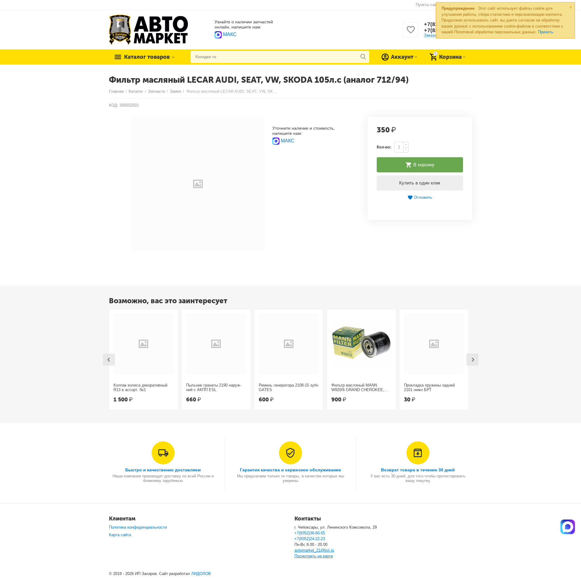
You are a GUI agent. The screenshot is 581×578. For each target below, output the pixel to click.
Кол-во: (384, 147)
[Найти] (363, 57)
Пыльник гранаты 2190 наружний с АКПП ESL (213, 387)
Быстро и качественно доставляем (163, 469)
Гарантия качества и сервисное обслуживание (290, 469)
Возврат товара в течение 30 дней (418, 469)
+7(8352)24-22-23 (309, 538)
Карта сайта (120, 535)
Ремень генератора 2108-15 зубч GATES (288, 387)
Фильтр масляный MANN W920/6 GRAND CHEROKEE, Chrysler (357, 388)
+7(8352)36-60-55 (309, 533)
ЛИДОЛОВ (201, 573)
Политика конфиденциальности (138, 527)
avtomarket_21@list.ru (314, 550)
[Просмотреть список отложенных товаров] (410, 33)
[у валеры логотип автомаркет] (148, 29)
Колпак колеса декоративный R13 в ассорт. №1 (140, 387)
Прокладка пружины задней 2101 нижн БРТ (429, 387)
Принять (545, 32)
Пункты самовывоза (434, 4)
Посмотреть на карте (313, 556)
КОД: (113, 105)
